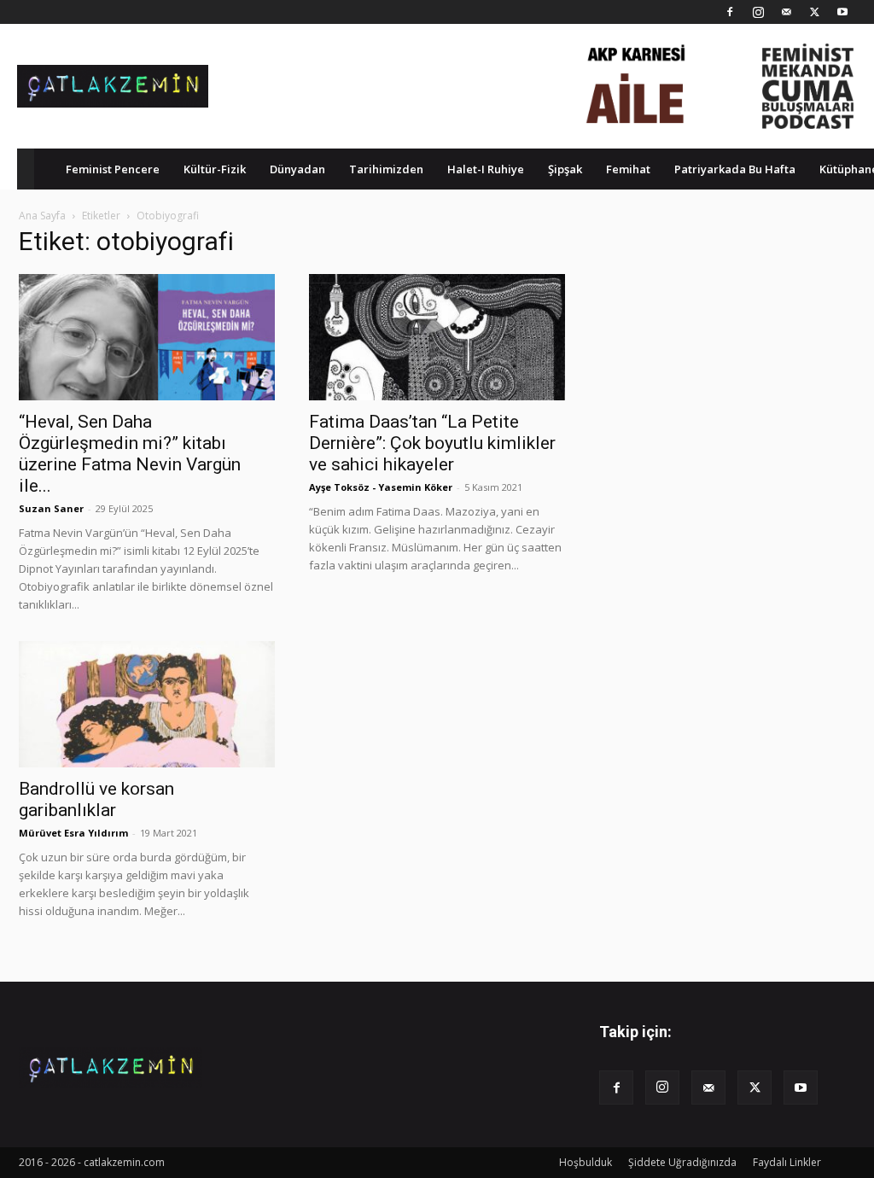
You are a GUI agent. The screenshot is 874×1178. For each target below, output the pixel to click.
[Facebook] (730, 12)
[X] (814, 12)
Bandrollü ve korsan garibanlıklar (96, 799)
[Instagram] (758, 12)
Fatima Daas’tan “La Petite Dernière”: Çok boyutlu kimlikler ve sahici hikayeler (432, 443)
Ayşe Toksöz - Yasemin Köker (380, 487)
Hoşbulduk (585, 1162)
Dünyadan (297, 169)
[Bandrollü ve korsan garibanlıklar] (147, 704)
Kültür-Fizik (215, 169)
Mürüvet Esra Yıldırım (73, 832)
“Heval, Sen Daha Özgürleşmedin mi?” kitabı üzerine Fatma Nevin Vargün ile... (130, 453)
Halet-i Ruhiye (485, 169)
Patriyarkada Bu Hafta (734, 169)
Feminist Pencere (113, 169)
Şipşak (565, 169)
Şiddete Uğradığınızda (682, 1162)
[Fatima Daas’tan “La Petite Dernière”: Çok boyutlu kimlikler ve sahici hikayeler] (437, 337)
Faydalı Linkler (787, 1162)
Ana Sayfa (42, 215)
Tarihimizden (386, 169)
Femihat (628, 169)
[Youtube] (842, 12)
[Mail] (786, 12)
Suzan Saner (51, 508)
